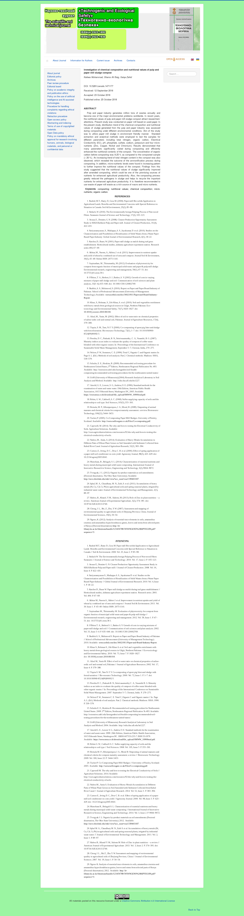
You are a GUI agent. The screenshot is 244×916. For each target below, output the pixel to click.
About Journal (59, 60)
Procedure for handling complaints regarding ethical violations (60, 109)
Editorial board (54, 86)
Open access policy (56, 119)
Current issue (103, 60)
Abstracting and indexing (59, 122)
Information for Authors (81, 60)
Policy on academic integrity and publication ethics (61, 91)
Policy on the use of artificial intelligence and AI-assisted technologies (61, 99)
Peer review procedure (58, 83)
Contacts (131, 60)
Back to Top (194, 909)
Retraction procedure (57, 116)
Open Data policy (55, 132)
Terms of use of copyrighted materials (60, 128)
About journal (53, 73)
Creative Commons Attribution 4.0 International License (148, 900)
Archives (118, 60)
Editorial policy (54, 76)
